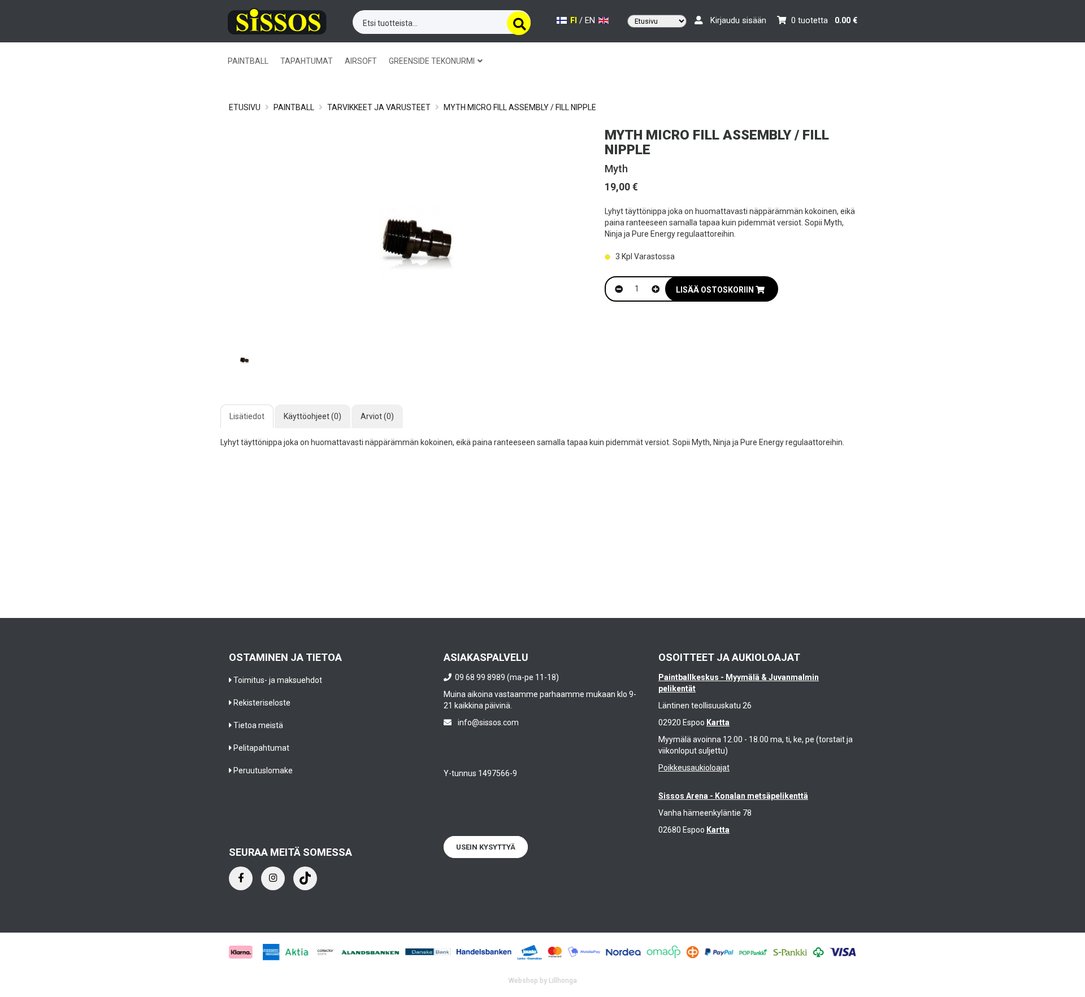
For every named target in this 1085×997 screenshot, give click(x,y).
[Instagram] (273, 878)
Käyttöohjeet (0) (312, 416)
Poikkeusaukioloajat (694, 767)
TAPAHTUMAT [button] (306, 61)
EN (591, 20)
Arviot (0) (377, 416)
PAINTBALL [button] (248, 61)
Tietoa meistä (258, 725)
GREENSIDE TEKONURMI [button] (432, 61)
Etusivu (245, 107)
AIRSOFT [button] (361, 61)
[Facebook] (241, 878)
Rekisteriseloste (261, 702)
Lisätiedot (246, 416)
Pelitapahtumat (261, 747)
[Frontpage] (277, 19)
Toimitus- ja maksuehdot (277, 680)
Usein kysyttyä (485, 847)
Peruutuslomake (263, 770)
